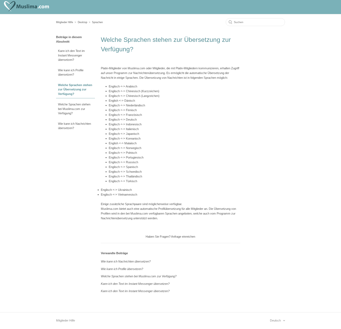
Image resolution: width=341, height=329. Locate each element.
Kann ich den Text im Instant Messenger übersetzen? (71, 55)
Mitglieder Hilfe (64, 22)
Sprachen (97, 22)
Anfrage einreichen (183, 236)
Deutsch (276, 320)
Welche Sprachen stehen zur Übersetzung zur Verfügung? (75, 89)
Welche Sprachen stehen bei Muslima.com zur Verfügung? (74, 109)
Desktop (82, 22)
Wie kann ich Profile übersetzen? (70, 72)
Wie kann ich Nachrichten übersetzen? (74, 126)
